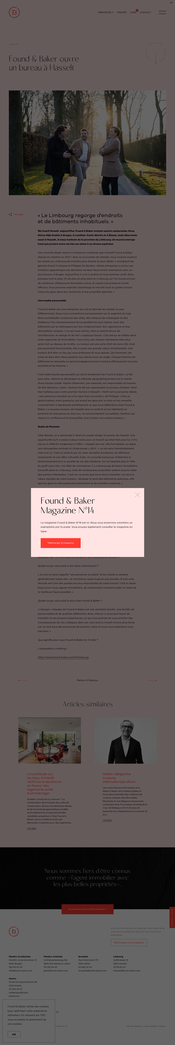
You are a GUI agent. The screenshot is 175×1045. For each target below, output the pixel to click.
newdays (138, 1026)
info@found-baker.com (20, 971)
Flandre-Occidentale (20, 957)
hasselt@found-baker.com (126, 971)
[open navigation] (162, 12)
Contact (145, 12)
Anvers (12, 979)
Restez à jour (172, 917)
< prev (23, 680)
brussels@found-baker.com (92, 971)
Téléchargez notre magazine (129, 943)
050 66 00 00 (15, 967)
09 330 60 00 (51, 967)
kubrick (162, 1026)
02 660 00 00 (85, 967)
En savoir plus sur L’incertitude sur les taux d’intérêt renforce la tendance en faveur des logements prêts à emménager (49, 773)
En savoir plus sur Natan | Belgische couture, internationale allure (125, 769)
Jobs (133, 12)
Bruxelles (83, 957)
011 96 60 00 (119, 967)
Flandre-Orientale (53, 957)
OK (14, 1034)
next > (152, 680)
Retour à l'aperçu (87, 680)
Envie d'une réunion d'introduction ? (87, 909)
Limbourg (118, 957)
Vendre (122, 12)
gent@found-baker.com (56, 971)
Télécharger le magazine (60, 543)
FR (171, 2)
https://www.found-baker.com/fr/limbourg (63, 657)
